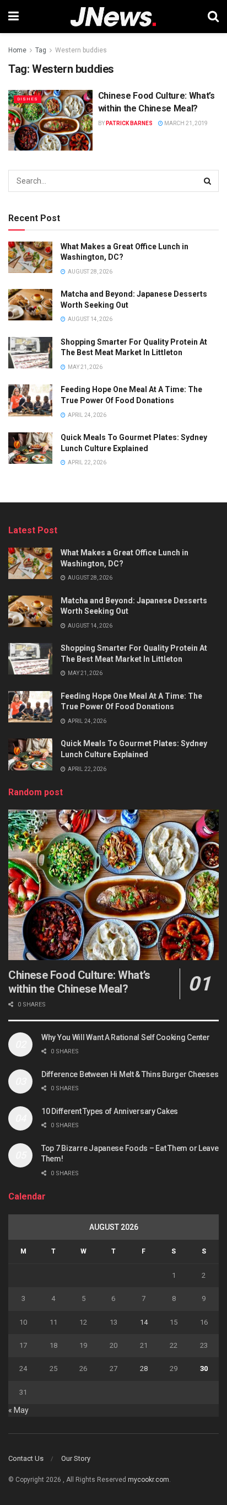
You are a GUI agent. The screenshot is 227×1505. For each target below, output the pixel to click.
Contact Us (26, 1458)
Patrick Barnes (129, 123)
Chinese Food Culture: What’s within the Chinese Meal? (79, 981)
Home (17, 50)
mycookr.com (148, 1479)
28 (144, 1368)
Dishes (27, 99)
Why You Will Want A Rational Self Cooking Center (125, 1037)
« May (18, 1410)
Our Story (75, 1458)
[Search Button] (208, 181)
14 (144, 1322)
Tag (40, 50)
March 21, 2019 (185, 123)
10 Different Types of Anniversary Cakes (109, 1111)
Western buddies (81, 50)
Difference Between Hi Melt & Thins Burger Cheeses (129, 1074)
